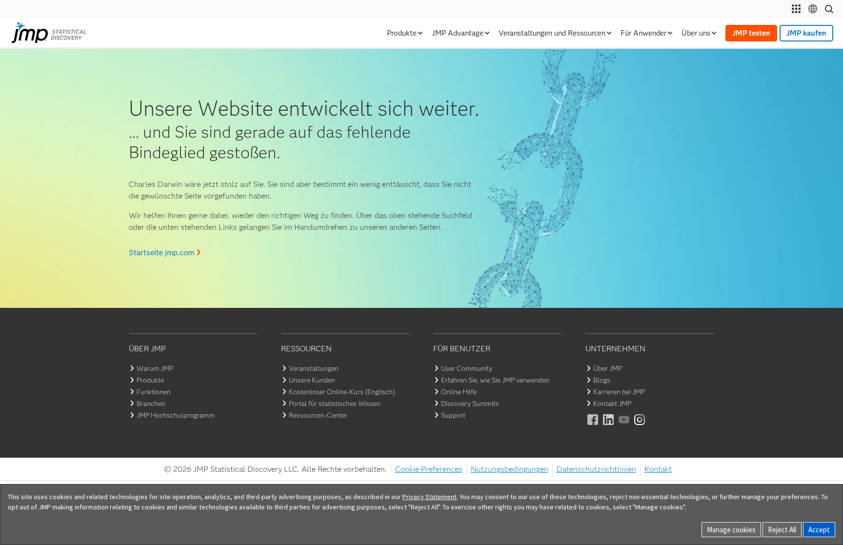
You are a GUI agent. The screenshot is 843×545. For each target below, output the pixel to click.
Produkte (150, 380)
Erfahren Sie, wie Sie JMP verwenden (495, 380)
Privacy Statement (429, 496)
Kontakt (658, 469)
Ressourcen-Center (318, 415)
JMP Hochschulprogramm (176, 415)
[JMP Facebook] (593, 426)
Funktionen (154, 391)
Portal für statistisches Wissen (335, 403)
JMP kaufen (806, 33)
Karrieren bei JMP (619, 391)
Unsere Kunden (312, 380)
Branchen (151, 403)
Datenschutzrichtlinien (596, 469)
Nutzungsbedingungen (509, 469)
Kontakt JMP (612, 403)
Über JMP (607, 368)
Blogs (601, 380)
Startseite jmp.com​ (161, 252)
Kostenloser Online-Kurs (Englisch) (342, 391)
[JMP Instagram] (640, 426)
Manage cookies (731, 529)
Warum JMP (155, 368)
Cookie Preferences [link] (428, 469)
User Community (466, 368)
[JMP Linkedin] (609, 426)
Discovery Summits (470, 403)
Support (453, 415)
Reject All (782, 529)
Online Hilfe (459, 391)
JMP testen (751, 33)
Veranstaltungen (314, 368)
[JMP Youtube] (624, 426)
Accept (819, 529)
